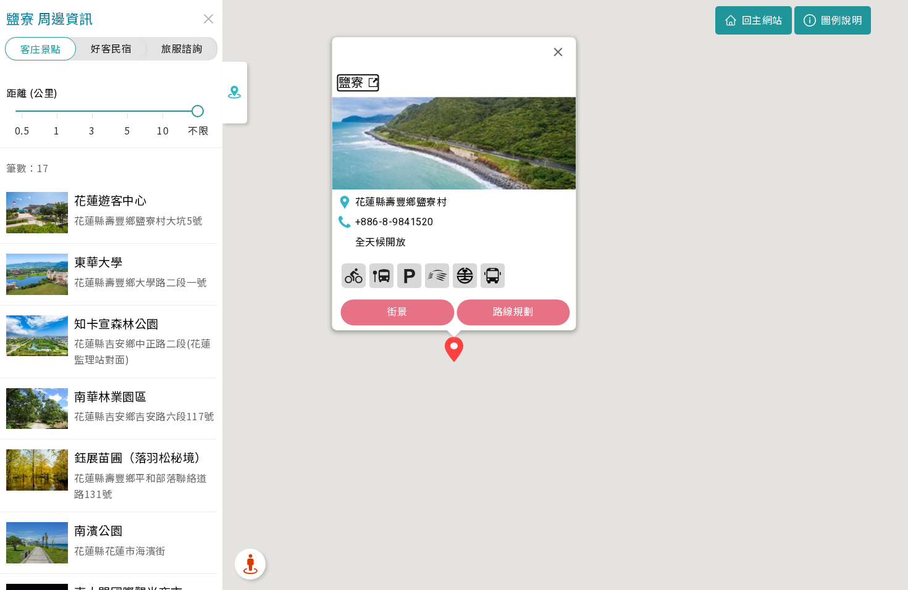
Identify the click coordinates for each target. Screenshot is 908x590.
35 (437, 275)
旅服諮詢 (181, 48)
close (208, 18)
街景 (397, 312)
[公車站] (381, 275)
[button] (454, 351)
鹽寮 (351, 82)
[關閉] (558, 52)
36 (465, 275)
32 (409, 275)
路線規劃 (513, 312)
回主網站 (762, 19)
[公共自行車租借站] (354, 275)
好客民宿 (111, 48)
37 (493, 275)
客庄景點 (40, 48)
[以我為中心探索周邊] (250, 564)
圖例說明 (841, 19)
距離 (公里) (32, 92)
